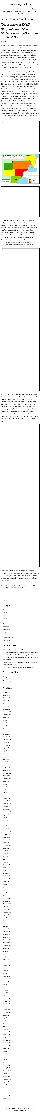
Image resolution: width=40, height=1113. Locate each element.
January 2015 (6, 1001)
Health (12, 585)
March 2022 (6, 762)
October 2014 (6, 1009)
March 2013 (6, 1062)
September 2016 (7, 945)
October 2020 (6, 809)
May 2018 (5, 890)
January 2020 (6, 834)
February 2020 (7, 831)
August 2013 (6, 1048)
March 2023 (6, 728)
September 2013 (7, 1046)
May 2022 (5, 756)
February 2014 (7, 1032)
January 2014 (6, 1034)
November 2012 (7, 1073)
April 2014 (6, 1026)
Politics (5, 632)
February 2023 (7, 731)
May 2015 (5, 990)
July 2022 (5, 751)
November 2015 (7, 973)
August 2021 (6, 781)
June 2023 (5, 723)
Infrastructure (6, 629)
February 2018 (7, 898)
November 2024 (7, 698)
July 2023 (5, 720)
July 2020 (5, 817)
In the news (6, 626)
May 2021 (5, 790)
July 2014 (5, 1018)
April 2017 (6, 926)
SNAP (21, 587)
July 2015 (5, 984)
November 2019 (7, 840)
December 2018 (7, 870)
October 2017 (6, 909)
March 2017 (6, 929)
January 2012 (6, 1098)
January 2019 (6, 867)
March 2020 (6, 829)
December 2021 (7, 770)
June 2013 (5, 1054)
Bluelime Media (22, 1110)
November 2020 (7, 806)
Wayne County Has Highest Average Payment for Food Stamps (19, 34)
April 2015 (6, 993)
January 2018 (6, 901)
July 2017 (5, 918)
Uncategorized (6, 640)
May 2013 (5, 1057)
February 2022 (7, 765)
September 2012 (7, 1079)
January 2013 (6, 1068)
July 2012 (5, 1085)
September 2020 (7, 812)
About (5, 20)
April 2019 (6, 859)
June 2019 (5, 854)
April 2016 (6, 959)
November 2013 (7, 1040)
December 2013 (7, 1037)
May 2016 (5, 957)
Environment (6, 621)
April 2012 (6, 1093)
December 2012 (7, 1071)
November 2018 (7, 873)
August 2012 (6, 1082)
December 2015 (7, 970)
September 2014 (7, 1012)
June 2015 (5, 987)
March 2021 (6, 795)
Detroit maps (22, 585)
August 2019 (6, 848)
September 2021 (7, 778)
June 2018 (5, 887)
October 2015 (6, 976)
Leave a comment (23, 41)
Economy (8, 585)
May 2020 (5, 823)
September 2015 (7, 979)
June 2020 (5, 820)
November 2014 (7, 1007)
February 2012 (7, 1096)
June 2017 (5, 920)
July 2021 (5, 784)
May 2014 (5, 1023)
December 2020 (7, 803)
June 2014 (5, 1021)
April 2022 (6, 759)
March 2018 (6, 895)
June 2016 (5, 954)
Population (5, 635)
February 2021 (7, 798)
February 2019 (7, 865)
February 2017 (7, 931)
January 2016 (6, 968)
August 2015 (6, 982)
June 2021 (5, 787)
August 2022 (6, 748)
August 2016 (6, 948)
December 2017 (7, 904)
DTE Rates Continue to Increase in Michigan (14, 650)
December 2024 (7, 695)
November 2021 (7, 773)
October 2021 (6, 776)
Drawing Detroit (20, 4)
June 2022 (5, 753)
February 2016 (7, 965)
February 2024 (7, 706)
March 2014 (6, 1029)
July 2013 (5, 1051)
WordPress (25, 1108)
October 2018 (6, 876)
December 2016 (7, 937)
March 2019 (6, 862)
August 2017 (6, 915)
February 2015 (7, 998)
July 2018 (5, 884)
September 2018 (7, 879)
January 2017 (6, 934)
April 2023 (6, 726)
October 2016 (6, 943)
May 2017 (5, 923)
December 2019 (7, 837)
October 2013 (6, 1043)
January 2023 (6, 734)
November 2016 (7, 940)
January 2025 (6, 692)
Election (5, 618)
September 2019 (7, 845)
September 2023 (7, 714)
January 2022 (6, 767)
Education (5, 615)
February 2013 (7, 1065)
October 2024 (6, 701)
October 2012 (6, 1076)
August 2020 (6, 815)
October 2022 (6, 742)
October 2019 (6, 842)
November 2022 (7, 739)
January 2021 (6, 801)
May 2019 (5, 856)
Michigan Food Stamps (14, 587)
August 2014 (6, 1015)
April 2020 (6, 826)
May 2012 (5, 1090)
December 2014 (7, 1004)
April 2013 (6, 1059)
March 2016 (6, 962)
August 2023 (6, 717)
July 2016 (5, 951)
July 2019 (5, 851)
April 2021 (6, 792)
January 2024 (6, 709)
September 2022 (7, 745)
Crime (4, 610)
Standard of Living (8, 638)
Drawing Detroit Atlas (21, 20)
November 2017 (7, 906)
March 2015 (6, 995)
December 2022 (7, 737)
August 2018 (6, 881)
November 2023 (7, 712)
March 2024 (6, 703)
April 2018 (6, 893)
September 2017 (7, 912)
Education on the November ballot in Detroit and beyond (18, 667)
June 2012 (5, 1087)
